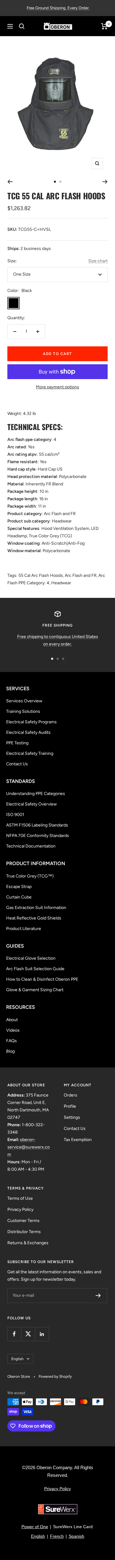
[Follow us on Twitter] (28, 1334)
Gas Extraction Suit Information (36, 907)
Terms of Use (20, 1198)
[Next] (105, 182)
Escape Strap (19, 886)
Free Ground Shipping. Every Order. (58, 8)
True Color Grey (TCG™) (30, 876)
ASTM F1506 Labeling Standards (37, 825)
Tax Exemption (78, 1139)
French (57, 1536)
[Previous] (10, 182)
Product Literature (23, 928)
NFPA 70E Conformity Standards (37, 835)
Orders (70, 1095)
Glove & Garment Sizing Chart (34, 989)
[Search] (22, 26)
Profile (70, 1106)
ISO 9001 (15, 814)
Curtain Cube (19, 897)
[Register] (98, 1295)
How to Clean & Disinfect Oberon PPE (42, 979)
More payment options (57, 387)
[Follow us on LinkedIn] (42, 1334)
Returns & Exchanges (27, 1242)
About (12, 1019)
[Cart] (104, 26)
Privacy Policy (20, 1209)
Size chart (98, 261)
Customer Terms (23, 1220)
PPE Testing (17, 743)
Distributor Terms (24, 1231)
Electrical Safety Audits (28, 732)
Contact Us (17, 764)
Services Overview (24, 701)
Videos (13, 1030)
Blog (10, 1051)
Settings (72, 1117)
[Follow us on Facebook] (14, 1334)
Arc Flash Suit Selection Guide (35, 968)
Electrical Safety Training (29, 753)
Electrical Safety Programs (31, 722)
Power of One (34, 1526)
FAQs (11, 1040)
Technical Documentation (31, 846)
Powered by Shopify (55, 1376)
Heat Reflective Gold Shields (33, 918)
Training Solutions (23, 711)
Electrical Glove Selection (31, 958)
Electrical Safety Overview (31, 804)
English (17, 1359)
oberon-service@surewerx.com (28, 1147)
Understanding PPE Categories (35, 793)
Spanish (76, 1536)
